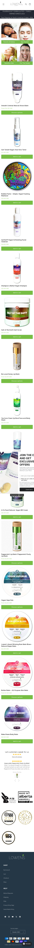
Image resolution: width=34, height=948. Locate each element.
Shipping (5, 897)
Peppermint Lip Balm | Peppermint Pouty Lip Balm (16, 555)
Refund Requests (8, 893)
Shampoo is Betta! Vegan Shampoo (14, 286)
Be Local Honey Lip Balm (10, 374)
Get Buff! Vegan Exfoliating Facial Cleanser (13, 241)
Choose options (17, 112)
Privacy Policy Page (8, 905)
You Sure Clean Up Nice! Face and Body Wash (15, 419)
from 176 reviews (17, 757)
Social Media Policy (8, 909)
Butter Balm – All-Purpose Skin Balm (14, 690)
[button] (3, 4)
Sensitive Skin (9, 63)
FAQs (4, 901)
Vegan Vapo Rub (7, 600)
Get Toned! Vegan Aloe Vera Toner (13, 150)
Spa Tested (25, 42)
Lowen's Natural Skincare (14, 944)
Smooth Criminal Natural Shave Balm (14, 105)
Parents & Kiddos (9, 42)
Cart (4, 874)
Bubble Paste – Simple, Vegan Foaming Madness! (15, 195)
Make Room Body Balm (9, 734)
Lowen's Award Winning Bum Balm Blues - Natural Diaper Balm (16, 645)
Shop (4, 882)
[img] (17, 754)
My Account (6, 870)
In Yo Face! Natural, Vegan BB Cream (14, 510)
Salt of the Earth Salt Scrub (11, 330)
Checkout (6, 878)
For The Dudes (25, 63)
